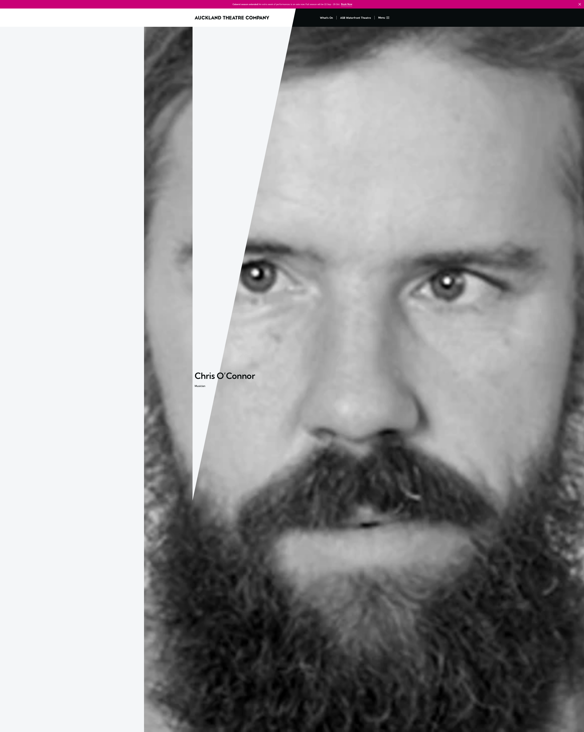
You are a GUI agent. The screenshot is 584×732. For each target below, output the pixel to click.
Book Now (346, 4)
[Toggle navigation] (383, 17)
